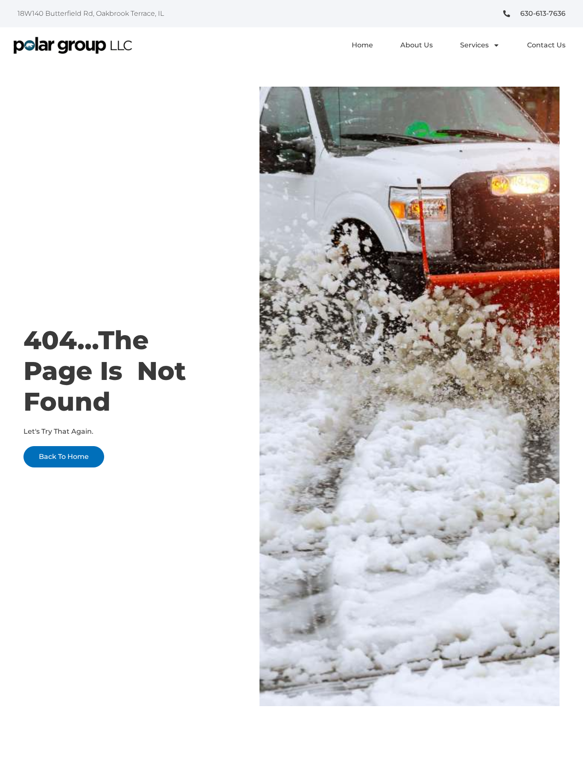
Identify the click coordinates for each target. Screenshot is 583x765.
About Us (416, 45)
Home (362, 45)
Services (474, 45)
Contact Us (546, 45)
